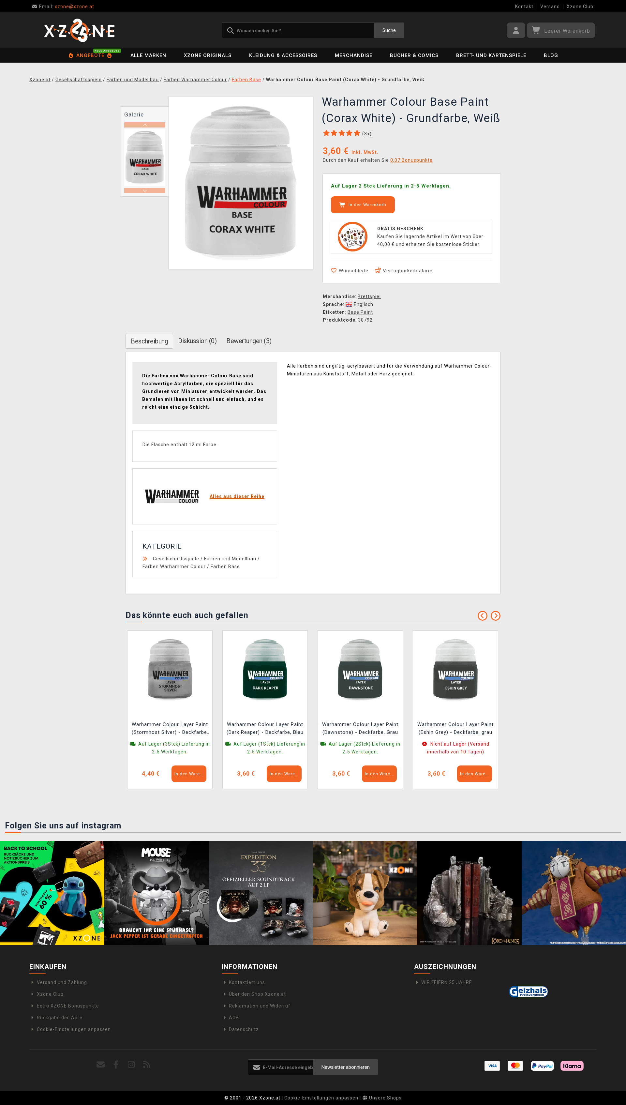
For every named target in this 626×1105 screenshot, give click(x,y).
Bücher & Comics (414, 55)
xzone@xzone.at (66, 6)
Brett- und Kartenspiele (491, 55)
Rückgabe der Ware (59, 1017)
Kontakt (524, 6)
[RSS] (147, 1064)
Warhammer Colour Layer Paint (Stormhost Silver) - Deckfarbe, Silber (170, 729)
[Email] (101, 1064)
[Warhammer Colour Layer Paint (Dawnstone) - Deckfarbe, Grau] (360, 669)
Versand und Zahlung (62, 982)
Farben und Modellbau (230, 558)
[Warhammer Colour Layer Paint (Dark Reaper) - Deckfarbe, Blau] (265, 669)
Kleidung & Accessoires (283, 55)
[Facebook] (116, 1064)
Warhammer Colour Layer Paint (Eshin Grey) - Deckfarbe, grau (455, 728)
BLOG (551, 55)
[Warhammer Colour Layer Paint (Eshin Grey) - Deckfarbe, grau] (455, 669)
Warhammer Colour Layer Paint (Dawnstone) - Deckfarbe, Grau (360, 728)
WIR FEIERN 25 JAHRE (446, 982)
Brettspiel (369, 296)
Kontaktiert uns (247, 982)
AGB (234, 1017)
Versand (550, 6)
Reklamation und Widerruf (260, 1005)
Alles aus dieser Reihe (237, 496)
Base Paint (360, 312)
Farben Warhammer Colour (174, 566)
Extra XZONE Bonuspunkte (68, 1005)
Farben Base (225, 566)
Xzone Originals (207, 55)
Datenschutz (244, 1029)
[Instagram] (132, 1064)
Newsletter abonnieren (345, 1067)
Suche (389, 30)
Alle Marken (148, 55)
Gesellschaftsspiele (176, 558)
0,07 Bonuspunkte (411, 160)
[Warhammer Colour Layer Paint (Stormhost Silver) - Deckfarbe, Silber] (169, 669)
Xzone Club (580, 6)
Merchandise (353, 55)
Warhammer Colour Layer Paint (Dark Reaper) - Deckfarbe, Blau (265, 728)
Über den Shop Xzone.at (257, 994)
